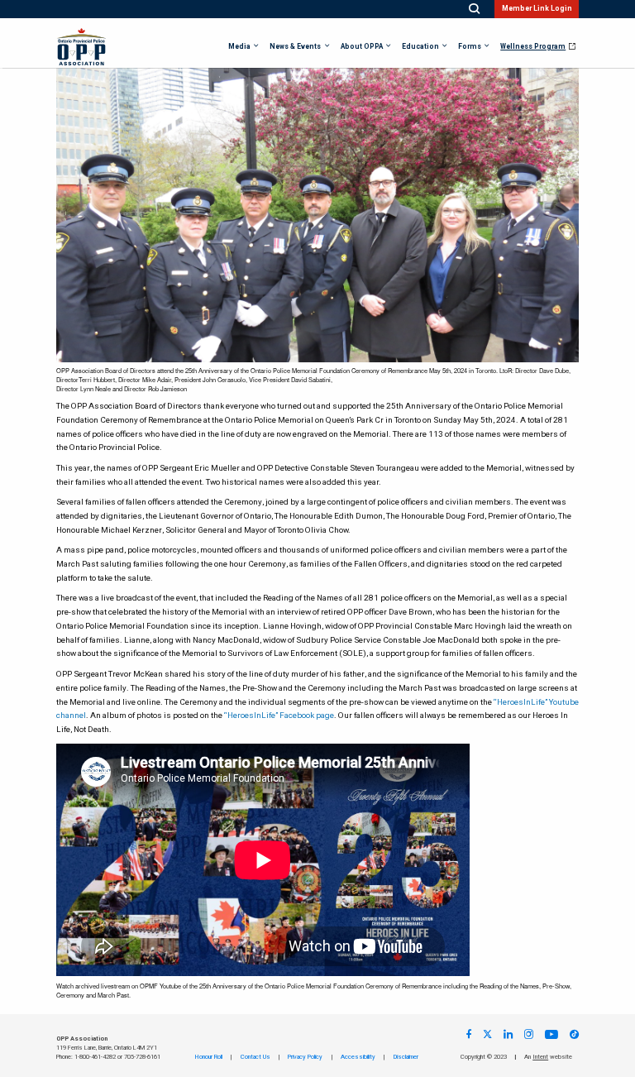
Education (420, 47)
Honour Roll (208, 1056)
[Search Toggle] (474, 9)
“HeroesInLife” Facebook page (279, 715)
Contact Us (255, 1056)
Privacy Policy (305, 1056)
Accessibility (358, 1056)
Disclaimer (406, 1056)
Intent (540, 1056)
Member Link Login (537, 8)
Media (239, 47)
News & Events (295, 47)
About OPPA (362, 47)
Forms (469, 47)
